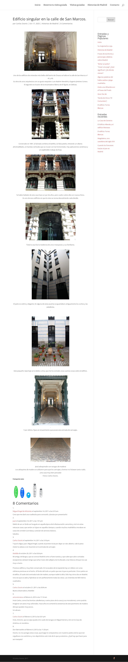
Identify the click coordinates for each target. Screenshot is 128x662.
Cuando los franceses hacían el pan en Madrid (105, 148)
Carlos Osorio (21, 23)
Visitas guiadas (77, 5)
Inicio (37, 5)
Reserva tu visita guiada (55, 5)
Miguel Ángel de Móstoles (22, 511)
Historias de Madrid (97, 5)
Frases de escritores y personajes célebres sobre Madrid (106, 57)
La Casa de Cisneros (105, 120)
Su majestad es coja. (105, 46)
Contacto (114, 5)
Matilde (15, 553)
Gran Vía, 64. (102, 94)
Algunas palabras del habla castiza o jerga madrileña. (105, 80)
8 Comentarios (66, 23)
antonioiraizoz (18, 597)
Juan (14, 521)
